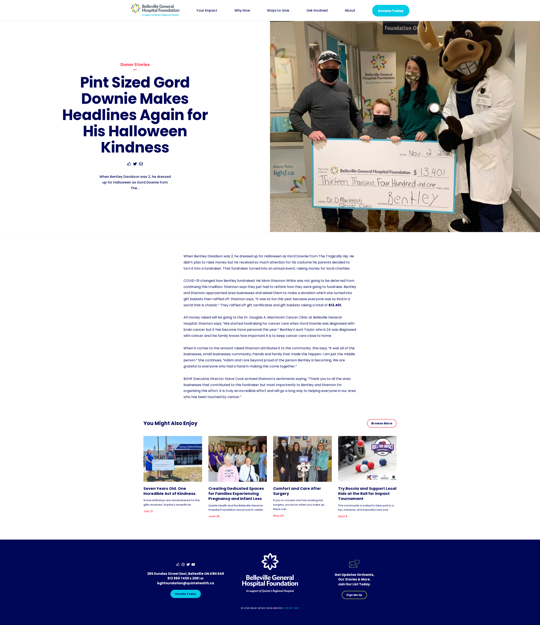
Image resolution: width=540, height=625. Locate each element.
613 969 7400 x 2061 (183, 578)
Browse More (381, 423)
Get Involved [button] (317, 10)
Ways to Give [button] (278, 10)
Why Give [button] (242, 10)
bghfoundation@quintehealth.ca (185, 583)
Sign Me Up (354, 595)
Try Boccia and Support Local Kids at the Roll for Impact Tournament (367, 493)
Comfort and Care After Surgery (297, 491)
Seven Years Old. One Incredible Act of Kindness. (169, 491)
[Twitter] (135, 164)
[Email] (141, 164)
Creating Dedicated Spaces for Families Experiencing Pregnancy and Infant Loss (236, 493)
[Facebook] (129, 164)
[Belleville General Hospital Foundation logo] (155, 15)
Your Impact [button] (206, 10)
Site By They (291, 608)
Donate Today (391, 10)
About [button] (350, 10)
